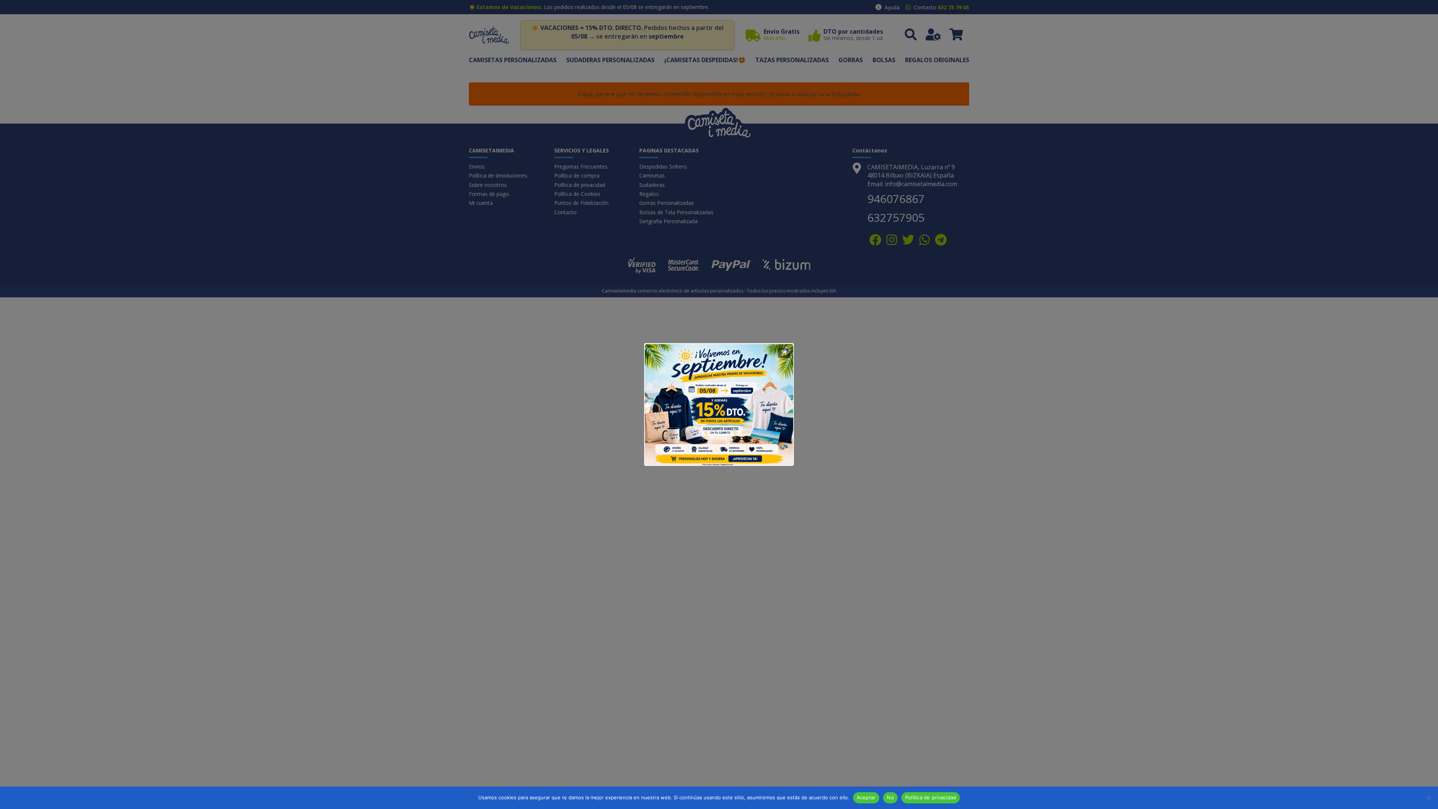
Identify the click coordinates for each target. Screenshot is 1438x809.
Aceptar (866, 797)
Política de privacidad (930, 797)
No (890, 797)
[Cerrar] (784, 353)
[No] (1428, 798)
